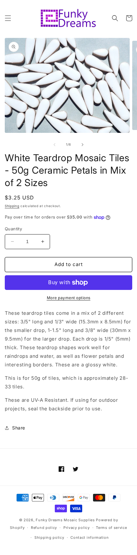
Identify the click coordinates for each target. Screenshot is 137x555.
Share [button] (18, 427)
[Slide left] (54, 145)
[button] (8, 18)
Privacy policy (76, 527)
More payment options (68, 297)
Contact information (89, 537)
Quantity (13, 228)
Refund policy (44, 527)
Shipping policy (49, 537)
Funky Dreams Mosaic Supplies (65, 520)
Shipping (12, 206)
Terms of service (111, 527)
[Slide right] (83, 145)
